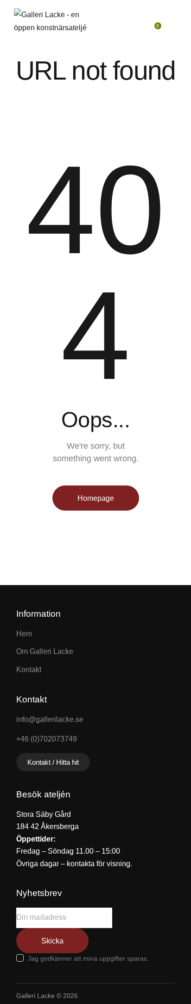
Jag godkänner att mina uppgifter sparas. (88, 958)
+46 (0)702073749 (46, 739)
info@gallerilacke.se (49, 719)
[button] (175, 21)
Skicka (52, 941)
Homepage (95, 498)
